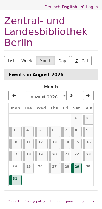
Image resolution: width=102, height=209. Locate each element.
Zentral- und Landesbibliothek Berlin (46, 31)
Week (26, 60)
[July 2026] (14, 95)
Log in (91, 7)
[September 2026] (88, 95)
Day (62, 60)
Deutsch (52, 7)
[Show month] (71, 95)
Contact (13, 201)
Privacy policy (34, 201)
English (69, 7)
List (11, 60)
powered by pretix (80, 201)
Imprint (55, 201)
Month (45, 60)
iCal (83, 60)
